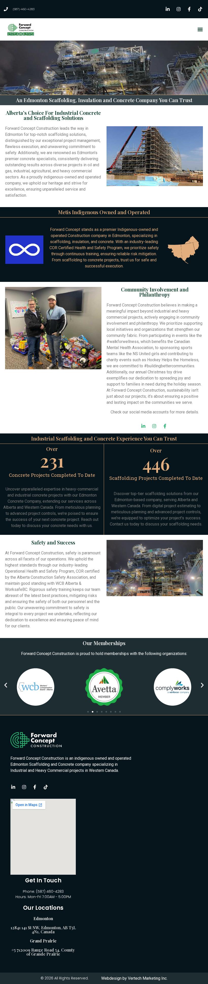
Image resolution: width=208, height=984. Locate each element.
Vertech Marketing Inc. (147, 978)
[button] (200, 29)
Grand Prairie (43, 940)
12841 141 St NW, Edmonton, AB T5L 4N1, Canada (43, 929)
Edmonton (43, 918)
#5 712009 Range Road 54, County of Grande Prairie (43, 952)
